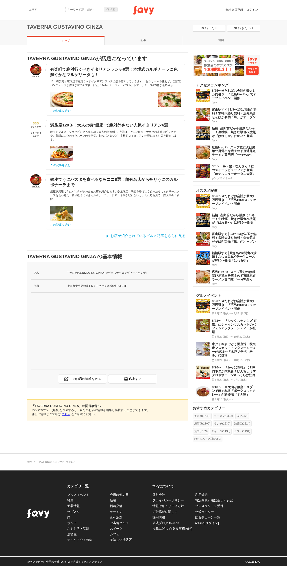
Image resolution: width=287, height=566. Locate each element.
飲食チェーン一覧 (207, 517)
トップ (66, 40)
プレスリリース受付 (209, 506)
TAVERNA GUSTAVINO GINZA (65, 27)
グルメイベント (78, 494)
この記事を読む (60, 111)
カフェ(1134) (242, 431)
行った (210, 28)
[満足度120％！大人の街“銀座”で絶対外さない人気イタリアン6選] (61, 153)
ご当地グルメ (119, 523)
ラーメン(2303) (223, 416)
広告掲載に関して (165, 512)
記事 (143, 40)
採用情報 (158, 517)
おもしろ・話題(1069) (207, 438)
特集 (70, 500)
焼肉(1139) (201, 431)
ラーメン (116, 512)
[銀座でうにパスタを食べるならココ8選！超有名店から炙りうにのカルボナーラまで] (61, 213)
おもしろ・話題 (78, 528)
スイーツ (116, 528)
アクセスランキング (212, 85)
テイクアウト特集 (79, 540)
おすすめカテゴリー (209, 408)
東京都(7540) (202, 416)
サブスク (73, 512)
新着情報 (73, 506)
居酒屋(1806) (202, 423)
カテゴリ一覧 (78, 486)
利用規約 (201, 494)
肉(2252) (242, 416)
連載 (113, 500)
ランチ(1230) (222, 423)
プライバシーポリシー (168, 500)
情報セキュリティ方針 (168, 506)
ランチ (72, 523)
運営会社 (158, 494)
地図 (221, 40)
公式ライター (204, 512)
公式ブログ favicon (165, 523)
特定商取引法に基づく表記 (214, 500)
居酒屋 (72, 534)
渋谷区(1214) (242, 423)
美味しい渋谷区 (121, 540)
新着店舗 (116, 506)
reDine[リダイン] (207, 523)
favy (29, 462)
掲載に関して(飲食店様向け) (172, 528)
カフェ (114, 534)
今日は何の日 (119, 494)
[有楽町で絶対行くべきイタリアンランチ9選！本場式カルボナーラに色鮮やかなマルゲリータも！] (61, 99)
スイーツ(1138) (220, 431)
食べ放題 (116, 517)
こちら (66, 414)
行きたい (245, 28)
